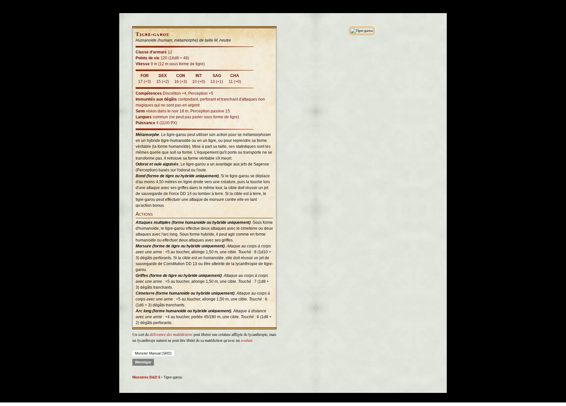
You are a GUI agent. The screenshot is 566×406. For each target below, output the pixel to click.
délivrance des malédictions (171, 334)
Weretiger (143, 362)
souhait (246, 340)
